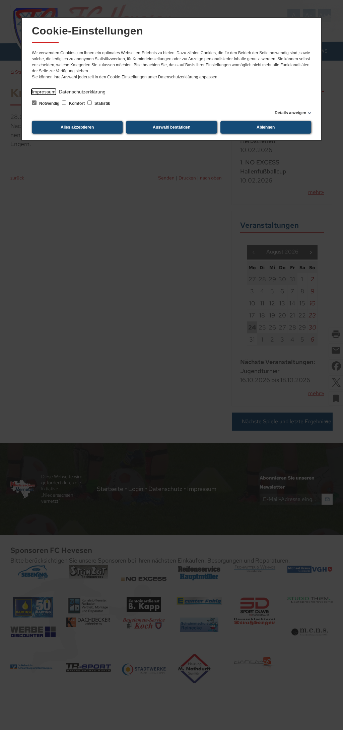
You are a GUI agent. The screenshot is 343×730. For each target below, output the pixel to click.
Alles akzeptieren (77, 127)
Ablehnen (266, 127)
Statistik (101, 103)
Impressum (44, 91)
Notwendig (49, 103)
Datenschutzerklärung (82, 91)
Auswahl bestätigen (171, 127)
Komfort (77, 103)
